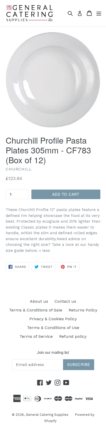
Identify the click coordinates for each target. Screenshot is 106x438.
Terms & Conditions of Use (53, 327)
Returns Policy (83, 310)
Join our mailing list (53, 352)
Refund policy (72, 336)
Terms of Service (36, 336)
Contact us (65, 301)
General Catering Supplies (47, 415)
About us (39, 301)
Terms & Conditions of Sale (35, 310)
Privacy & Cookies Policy (53, 318)
